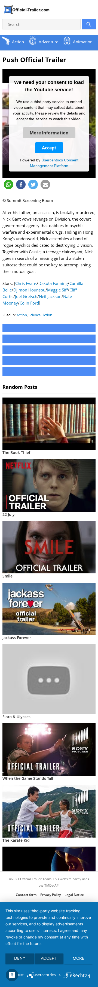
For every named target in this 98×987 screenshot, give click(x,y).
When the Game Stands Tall (27, 778)
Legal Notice (74, 894)
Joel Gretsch (26, 296)
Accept (49, 148)
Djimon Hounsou (29, 290)
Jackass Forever (16, 637)
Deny (19, 958)
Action (22, 314)
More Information (49, 133)
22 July (8, 514)
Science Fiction (40, 314)
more (78, 958)
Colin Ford (29, 303)
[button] (8, 184)
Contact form (26, 894)
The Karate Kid (16, 840)
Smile (7, 576)
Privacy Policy (50, 894)
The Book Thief (16, 452)
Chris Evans (26, 283)
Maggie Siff (57, 290)
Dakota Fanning (53, 283)
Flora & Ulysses (16, 716)
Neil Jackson (50, 296)
